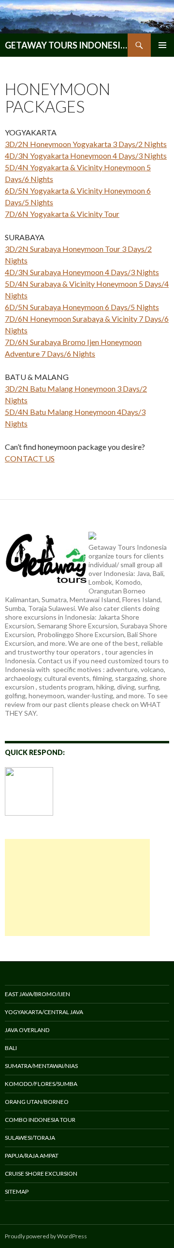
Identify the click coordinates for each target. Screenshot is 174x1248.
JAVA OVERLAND (27, 1030)
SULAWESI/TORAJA (30, 1137)
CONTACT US (30, 458)
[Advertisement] (77, 887)
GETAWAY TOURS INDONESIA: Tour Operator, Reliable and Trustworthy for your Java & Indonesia (66, 45)
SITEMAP (17, 1191)
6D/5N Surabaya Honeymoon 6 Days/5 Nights (82, 307)
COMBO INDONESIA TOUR (40, 1119)
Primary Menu (162, 45)
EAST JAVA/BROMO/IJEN (37, 994)
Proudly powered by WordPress (46, 1236)
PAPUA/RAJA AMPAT (31, 1155)
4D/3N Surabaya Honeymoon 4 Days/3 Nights (82, 272)
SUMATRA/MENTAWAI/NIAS (41, 1065)
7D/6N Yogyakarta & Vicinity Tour (62, 213)
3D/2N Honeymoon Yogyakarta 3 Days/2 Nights (86, 143)
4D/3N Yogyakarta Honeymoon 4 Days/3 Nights (86, 155)
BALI (11, 1047)
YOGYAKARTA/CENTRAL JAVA (44, 1012)
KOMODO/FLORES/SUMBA (41, 1083)
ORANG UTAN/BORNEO (37, 1101)
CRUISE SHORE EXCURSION (41, 1173)
